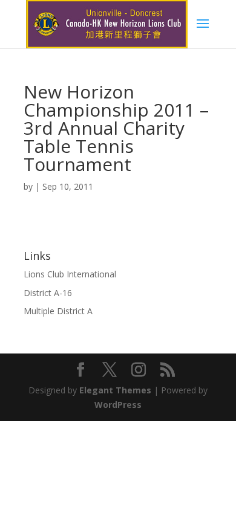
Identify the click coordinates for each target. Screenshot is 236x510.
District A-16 (48, 293)
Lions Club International (70, 274)
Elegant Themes (115, 390)
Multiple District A (58, 311)
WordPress (118, 404)
